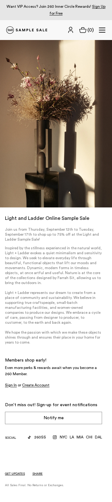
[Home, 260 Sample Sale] (26, 30)
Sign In (11, 385)
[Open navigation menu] (102, 30)
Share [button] (37, 473)
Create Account (35, 385)
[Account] (70, 30)
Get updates (15, 473)
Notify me (54, 418)
